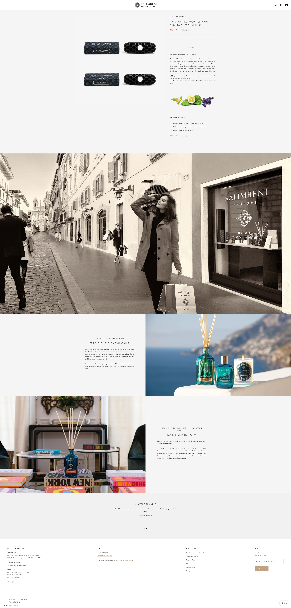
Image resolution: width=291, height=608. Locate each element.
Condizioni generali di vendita (195, 553)
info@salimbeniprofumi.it (104, 555)
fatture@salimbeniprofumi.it (124, 560)
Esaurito (192, 47)
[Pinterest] (186, 136)
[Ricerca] (281, 5)
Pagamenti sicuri (191, 560)
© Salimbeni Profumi (18, 599)
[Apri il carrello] (286, 5)
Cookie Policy (190, 567)
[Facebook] (180, 136)
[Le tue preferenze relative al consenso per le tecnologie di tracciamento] (11, 606)
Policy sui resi (190, 571)
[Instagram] (13, 582)
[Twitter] (183, 136)
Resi (187, 564)
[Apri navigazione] (4, 5)
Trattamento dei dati (192, 556)
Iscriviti (261, 569)
